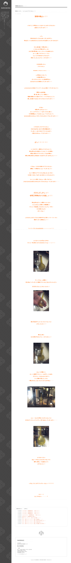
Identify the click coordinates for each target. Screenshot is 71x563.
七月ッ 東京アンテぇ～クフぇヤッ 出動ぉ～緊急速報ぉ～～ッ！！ (32, 519)
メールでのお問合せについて (22, 554)
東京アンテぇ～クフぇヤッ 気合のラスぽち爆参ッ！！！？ (31, 517)
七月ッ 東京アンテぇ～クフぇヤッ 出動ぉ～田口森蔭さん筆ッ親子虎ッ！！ (34, 523)
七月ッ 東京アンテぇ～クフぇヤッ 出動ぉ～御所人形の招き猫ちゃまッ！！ (34, 520)
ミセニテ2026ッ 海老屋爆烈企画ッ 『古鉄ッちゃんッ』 (31, 510)
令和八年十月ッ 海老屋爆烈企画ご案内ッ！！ (29, 516)
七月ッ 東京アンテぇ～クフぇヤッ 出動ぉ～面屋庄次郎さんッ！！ (32, 522)
